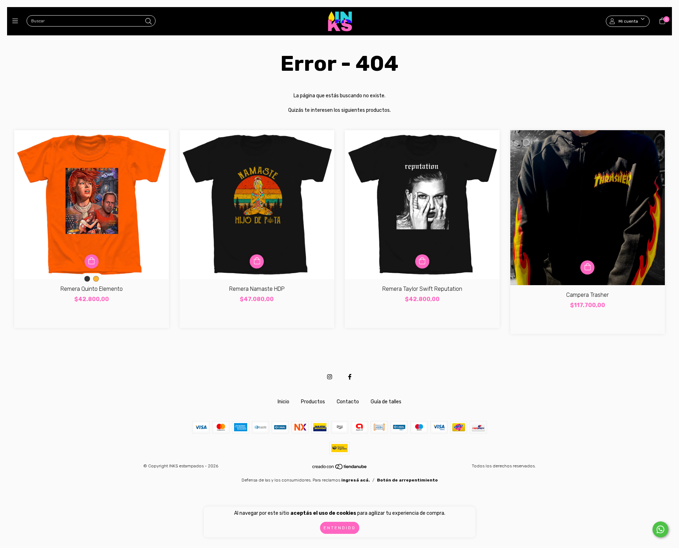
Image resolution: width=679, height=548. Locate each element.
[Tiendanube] (340, 468)
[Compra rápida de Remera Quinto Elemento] (92, 261)
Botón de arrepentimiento (407, 480)
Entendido (340, 527)
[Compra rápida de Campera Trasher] (587, 267)
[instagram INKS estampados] (329, 377)
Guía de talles (386, 402)
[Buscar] (148, 21)
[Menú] (17, 21)
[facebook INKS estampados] (349, 377)
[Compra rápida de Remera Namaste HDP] (257, 261)
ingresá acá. (355, 480)
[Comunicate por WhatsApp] (660, 529)
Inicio (283, 402)
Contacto (348, 402)
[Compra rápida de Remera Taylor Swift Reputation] (422, 261)
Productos (313, 402)
